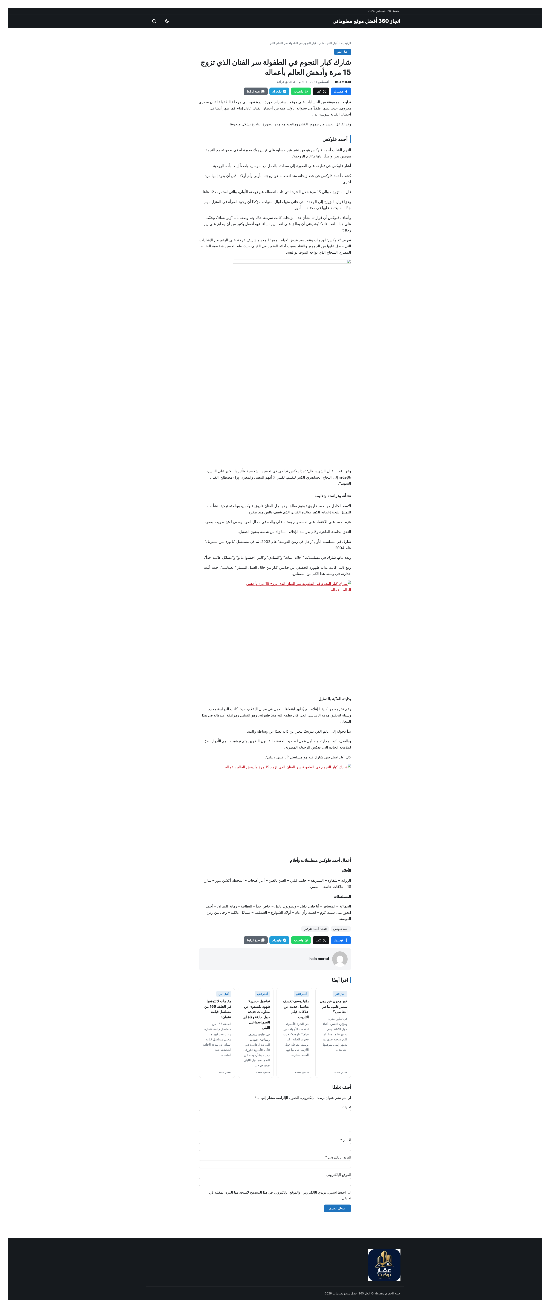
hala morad (343, 81)
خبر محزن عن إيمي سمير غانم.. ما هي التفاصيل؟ (333, 1006)
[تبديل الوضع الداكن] (166, 21)
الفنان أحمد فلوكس (315, 929)
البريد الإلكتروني (338, 1157)
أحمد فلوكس (340, 929)
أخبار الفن (332, 43)
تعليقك (346, 1107)
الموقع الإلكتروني (338, 1174)
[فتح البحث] (154, 21)
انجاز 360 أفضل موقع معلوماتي (366, 21)
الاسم (345, 1140)
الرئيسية (346, 43)
